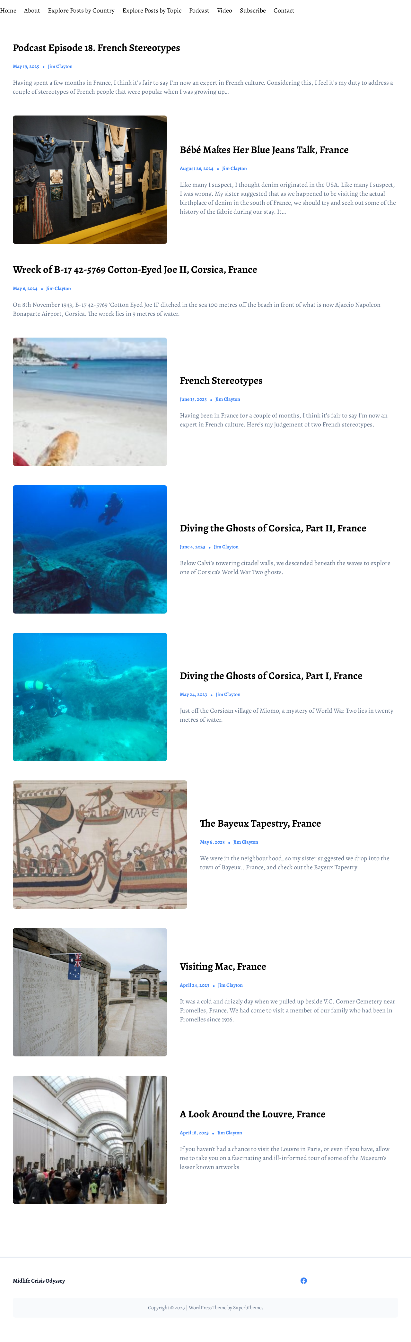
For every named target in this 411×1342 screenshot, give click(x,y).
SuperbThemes (248, 1307)
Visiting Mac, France (223, 966)
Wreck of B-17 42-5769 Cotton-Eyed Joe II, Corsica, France (135, 269)
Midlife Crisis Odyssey (39, 1281)
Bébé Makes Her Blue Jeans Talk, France (264, 149)
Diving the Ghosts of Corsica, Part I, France (271, 675)
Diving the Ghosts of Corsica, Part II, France (273, 528)
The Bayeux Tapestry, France (260, 823)
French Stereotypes (221, 380)
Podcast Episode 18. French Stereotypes (96, 47)
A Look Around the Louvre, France (253, 1114)
